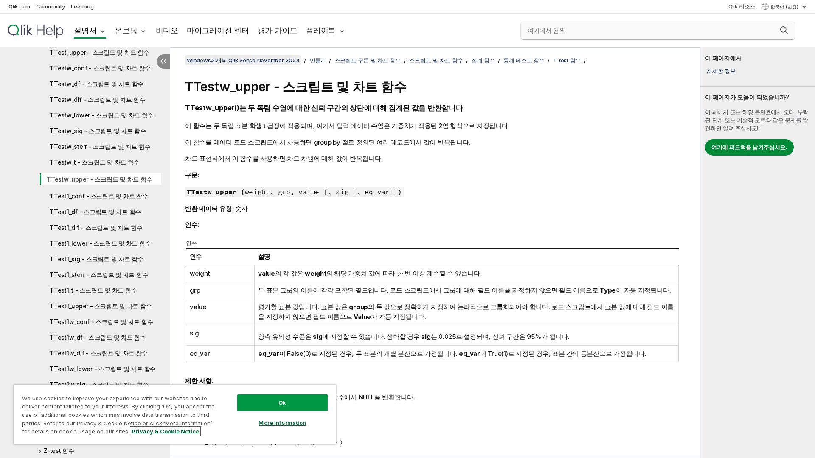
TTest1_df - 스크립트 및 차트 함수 (95, 211)
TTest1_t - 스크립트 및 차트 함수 (93, 290)
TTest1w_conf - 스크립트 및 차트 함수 (101, 321)
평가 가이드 (278, 30)
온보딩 (126, 30)
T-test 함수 (567, 60)
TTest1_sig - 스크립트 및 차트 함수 (96, 259)
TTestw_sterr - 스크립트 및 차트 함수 (100, 146)
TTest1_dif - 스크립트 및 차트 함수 (96, 227)
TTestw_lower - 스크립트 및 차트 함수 (101, 115)
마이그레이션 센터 (218, 30)
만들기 (318, 60)
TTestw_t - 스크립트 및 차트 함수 (94, 162)
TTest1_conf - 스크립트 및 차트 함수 (99, 196)
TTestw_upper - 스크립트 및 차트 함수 (99, 179)
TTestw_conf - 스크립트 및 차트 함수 (100, 68)
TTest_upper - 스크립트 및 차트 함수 (99, 52)
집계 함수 (483, 60)
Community (50, 6)
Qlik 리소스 (742, 6)
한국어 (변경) (785, 7)
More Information (282, 422)
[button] (784, 30)
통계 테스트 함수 (524, 60)
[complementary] (757, 252)
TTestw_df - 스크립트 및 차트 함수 (96, 83)
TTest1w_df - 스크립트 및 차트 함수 (98, 337)
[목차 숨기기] (163, 61)
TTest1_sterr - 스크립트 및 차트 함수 (99, 274)
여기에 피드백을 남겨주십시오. (749, 147)
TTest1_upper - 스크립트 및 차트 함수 (101, 306)
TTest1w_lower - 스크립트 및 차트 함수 (103, 368)
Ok (282, 402)
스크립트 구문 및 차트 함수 (368, 60)
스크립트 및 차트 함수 (436, 60)
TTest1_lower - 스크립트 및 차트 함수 (100, 243)
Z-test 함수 (59, 450)
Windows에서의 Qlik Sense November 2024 (243, 60)
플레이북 (321, 30)
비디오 (167, 30)
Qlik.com (19, 6)
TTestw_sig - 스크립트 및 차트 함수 (98, 130)
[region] (175, 414)
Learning (82, 6)
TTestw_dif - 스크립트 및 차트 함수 (97, 99)
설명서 (85, 30)
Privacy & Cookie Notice (165, 431)
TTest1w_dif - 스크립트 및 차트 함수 (99, 353)
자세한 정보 (721, 70)
